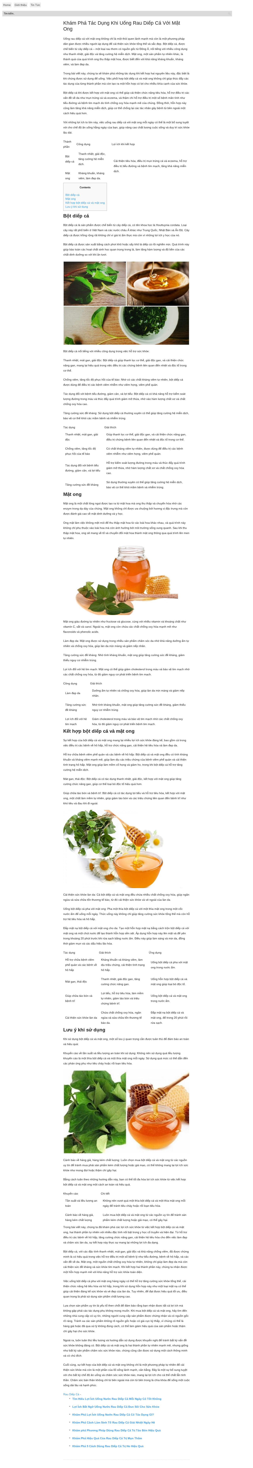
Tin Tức (35, 5)
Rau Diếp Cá (71, 1394)
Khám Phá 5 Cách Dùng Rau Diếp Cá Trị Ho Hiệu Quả (107, 1446)
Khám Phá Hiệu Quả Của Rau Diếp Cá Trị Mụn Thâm (107, 1438)
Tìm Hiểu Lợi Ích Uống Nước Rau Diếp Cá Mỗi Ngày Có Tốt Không (116, 1398)
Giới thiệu (21, 5)
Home (7, 5)
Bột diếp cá (72, 194)
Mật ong (70, 198)
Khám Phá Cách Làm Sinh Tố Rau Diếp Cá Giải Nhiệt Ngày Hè (113, 1422)
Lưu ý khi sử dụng (76, 206)
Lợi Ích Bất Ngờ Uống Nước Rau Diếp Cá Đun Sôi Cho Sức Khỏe (115, 1406)
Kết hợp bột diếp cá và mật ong (85, 202)
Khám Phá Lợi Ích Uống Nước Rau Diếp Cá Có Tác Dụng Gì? (113, 1414)
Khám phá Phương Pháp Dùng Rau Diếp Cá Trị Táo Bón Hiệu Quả (116, 1430)
